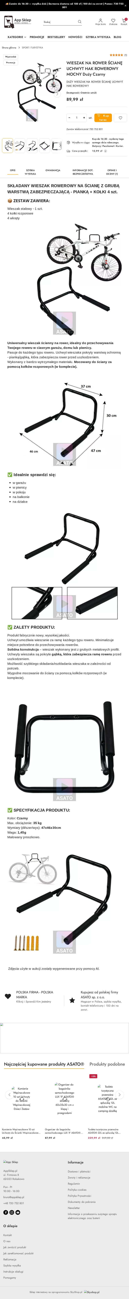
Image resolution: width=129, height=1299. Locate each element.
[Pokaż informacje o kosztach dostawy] (105, 151)
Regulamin (74, 1184)
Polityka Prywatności (79, 1196)
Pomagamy (9, 1278)
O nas (6, 1241)
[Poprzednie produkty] (9, 1095)
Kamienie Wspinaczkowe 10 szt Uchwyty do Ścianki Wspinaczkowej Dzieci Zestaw (20, 1131)
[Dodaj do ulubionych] (120, 118)
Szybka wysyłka (12, 1265)
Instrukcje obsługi (13, 1272)
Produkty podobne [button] (107, 1064)
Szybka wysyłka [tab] (30, 172)
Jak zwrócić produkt (14, 1247)
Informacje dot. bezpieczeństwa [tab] (83, 172)
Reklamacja (9, 1259)
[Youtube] (17, 1212)
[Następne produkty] (120, 1095)
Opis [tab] (12, 170)
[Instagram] (11, 1212)
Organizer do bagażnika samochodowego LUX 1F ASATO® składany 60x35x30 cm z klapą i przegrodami (63, 1131)
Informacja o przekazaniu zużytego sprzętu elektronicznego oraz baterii (92, 1216)
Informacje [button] (75, 1162)
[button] (57, 94)
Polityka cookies (77, 1190)
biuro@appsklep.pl (13, 1197)
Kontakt (7, 1235)
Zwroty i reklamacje (79, 1178)
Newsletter (74, 1208)
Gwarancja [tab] (53, 170)
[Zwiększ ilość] (84, 118)
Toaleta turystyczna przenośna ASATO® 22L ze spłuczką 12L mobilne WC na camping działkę (105, 1131)
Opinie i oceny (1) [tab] (112, 172)
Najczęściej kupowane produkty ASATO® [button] (44, 1064)
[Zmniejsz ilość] (69, 118)
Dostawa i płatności (79, 1171)
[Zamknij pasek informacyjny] (125, 5)
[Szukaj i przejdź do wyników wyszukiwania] (79, 22)
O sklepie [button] (10, 1226)
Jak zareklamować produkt (18, 1253)
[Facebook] (5, 1212)
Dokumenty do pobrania (82, 1202)
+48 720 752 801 (13, 1203)
